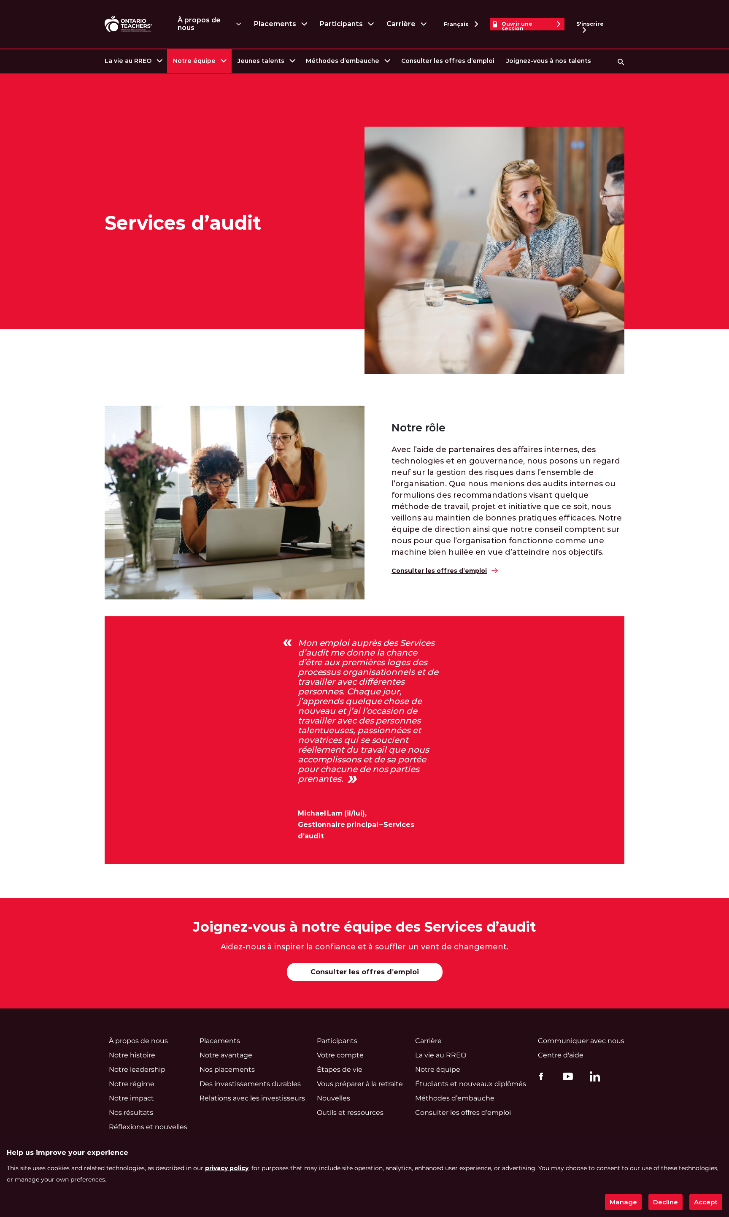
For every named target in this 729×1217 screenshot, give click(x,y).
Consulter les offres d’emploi (447, 61)
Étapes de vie (339, 1069)
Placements (275, 24)
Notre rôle (419, 428)
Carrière (401, 24)
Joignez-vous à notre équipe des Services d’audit (364, 927)
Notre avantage (226, 1055)
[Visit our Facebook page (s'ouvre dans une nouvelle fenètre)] (539, 1076)
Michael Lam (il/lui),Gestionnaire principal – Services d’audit (356, 824)
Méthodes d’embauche (342, 61)
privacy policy (226, 1168)
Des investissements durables (250, 1084)
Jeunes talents (261, 61)
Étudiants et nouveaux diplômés (470, 1084)
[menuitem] (133, 61)
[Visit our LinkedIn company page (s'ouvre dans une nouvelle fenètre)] (593, 1078)
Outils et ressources (350, 1113)
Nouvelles (333, 1098)
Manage (623, 1202)
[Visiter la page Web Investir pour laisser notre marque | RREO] (129, 24)
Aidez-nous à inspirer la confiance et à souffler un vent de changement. (364, 946)
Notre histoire (132, 1055)
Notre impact (131, 1098)
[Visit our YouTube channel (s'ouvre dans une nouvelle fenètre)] (566, 1076)
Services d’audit (183, 223)
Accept (706, 1202)
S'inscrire (590, 24)
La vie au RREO (128, 61)
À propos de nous (199, 24)
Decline (665, 1202)
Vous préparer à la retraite (360, 1084)
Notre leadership (137, 1069)
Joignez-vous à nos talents (548, 61)
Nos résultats (131, 1113)
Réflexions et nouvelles (148, 1127)
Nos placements (227, 1069)
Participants (341, 24)
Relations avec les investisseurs (252, 1098)
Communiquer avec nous (581, 1041)
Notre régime (131, 1084)
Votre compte (340, 1055)
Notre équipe (194, 61)
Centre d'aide (560, 1055)
